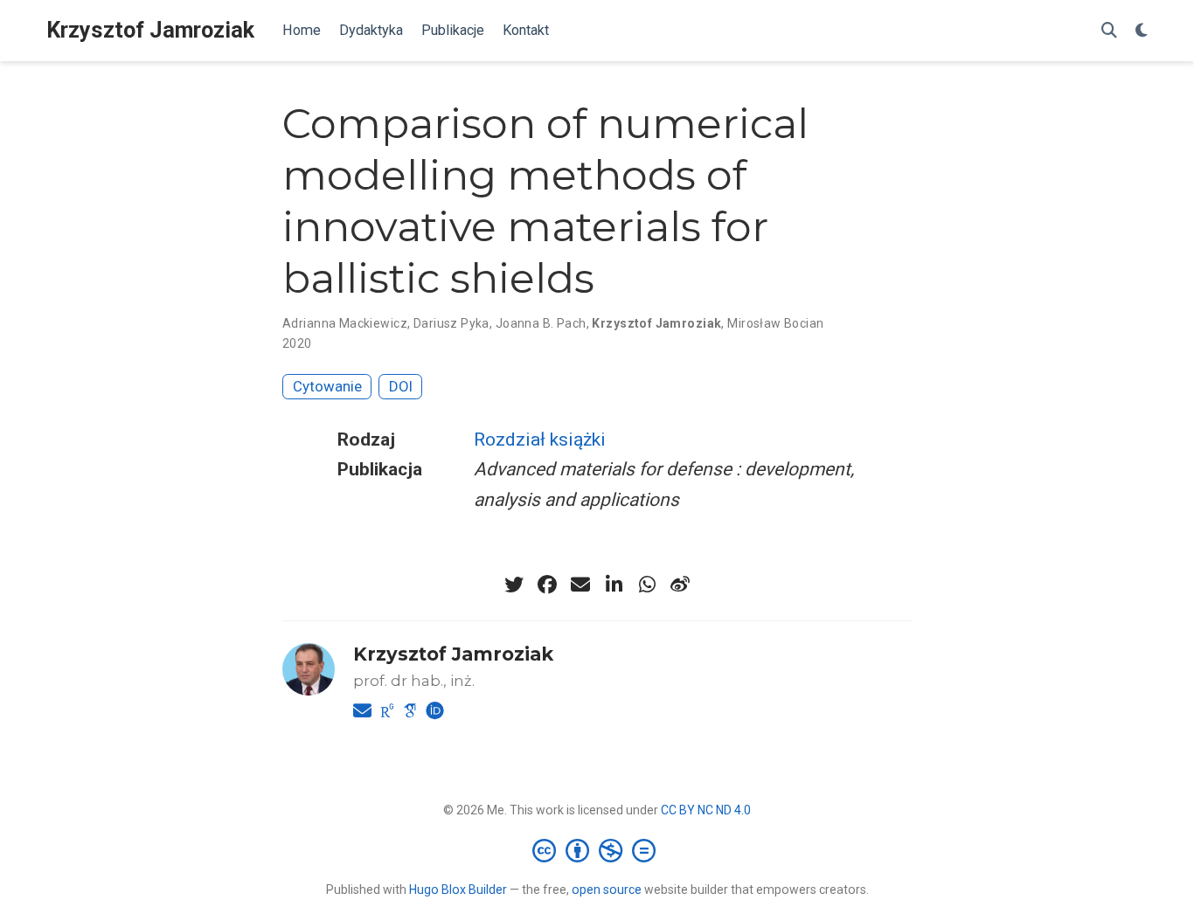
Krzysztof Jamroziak (150, 30)
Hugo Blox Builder (458, 890)
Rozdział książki (540, 439)
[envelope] (580, 584)
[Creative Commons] (597, 850)
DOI (401, 386)
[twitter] (514, 584)
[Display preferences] (1141, 31)
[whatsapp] (647, 584)
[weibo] (680, 584)
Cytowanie (327, 386)
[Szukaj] (1109, 31)
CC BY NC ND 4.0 (706, 810)
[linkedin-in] (613, 584)
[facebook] (547, 584)
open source (607, 890)
